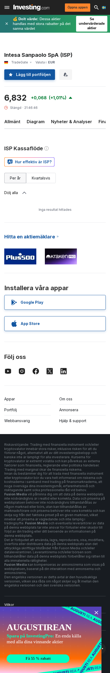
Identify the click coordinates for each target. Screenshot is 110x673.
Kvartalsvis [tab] (41, 178)
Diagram (36, 121)
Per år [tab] (15, 178)
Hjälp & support (72, 420)
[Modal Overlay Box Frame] (50, 640)
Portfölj (10, 410)
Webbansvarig (17, 420)
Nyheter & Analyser (71, 121)
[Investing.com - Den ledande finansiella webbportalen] (31, 7)
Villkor (9, 605)
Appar (9, 399)
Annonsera (68, 410)
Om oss (65, 399)
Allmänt (12, 121)
